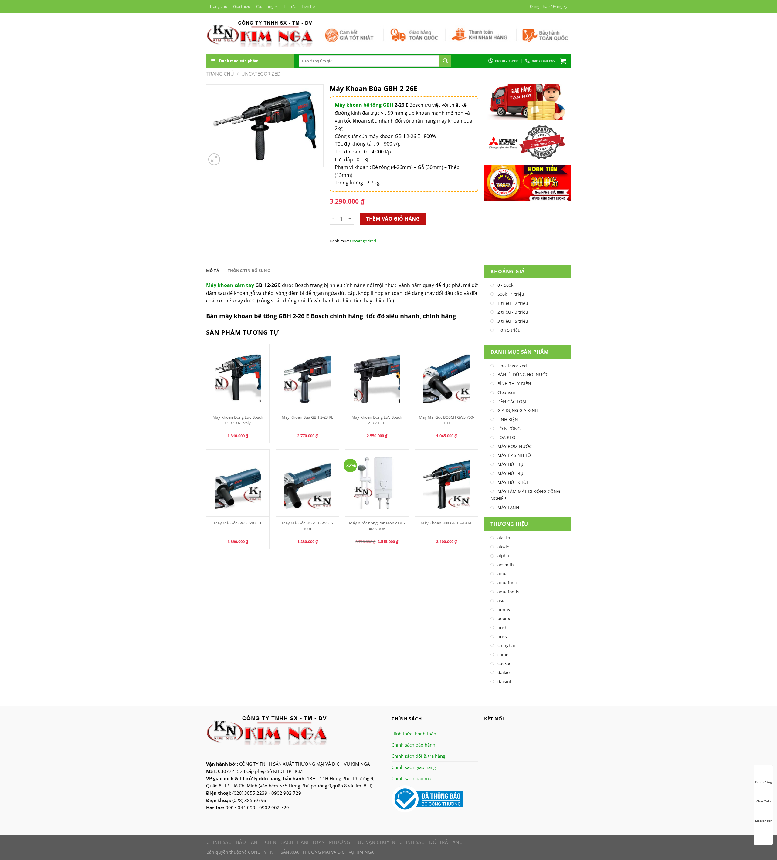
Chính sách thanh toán (295, 842)
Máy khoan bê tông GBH (364, 105)
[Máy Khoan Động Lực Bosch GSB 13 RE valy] (237, 377)
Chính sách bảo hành (413, 745)
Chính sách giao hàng (414, 767)
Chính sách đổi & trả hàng (418, 756)
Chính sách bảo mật (412, 778)
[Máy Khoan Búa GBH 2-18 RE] (446, 483)
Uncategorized (261, 73)
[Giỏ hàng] (563, 61)
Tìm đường (763, 782)
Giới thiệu (241, 6)
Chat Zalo (763, 801)
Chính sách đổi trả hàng (431, 842)
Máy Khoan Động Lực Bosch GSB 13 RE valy (237, 420)
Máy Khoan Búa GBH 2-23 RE (307, 417)
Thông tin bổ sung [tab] (249, 270)
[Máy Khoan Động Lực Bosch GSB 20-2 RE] (376, 377)
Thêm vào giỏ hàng (393, 218)
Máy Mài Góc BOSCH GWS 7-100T (307, 525)
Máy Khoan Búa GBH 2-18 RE (446, 523)
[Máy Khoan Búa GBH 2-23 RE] (307, 377)
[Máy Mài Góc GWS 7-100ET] (237, 483)
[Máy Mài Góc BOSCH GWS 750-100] (446, 377)
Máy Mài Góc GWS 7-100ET (238, 523)
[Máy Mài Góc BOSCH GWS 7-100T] (307, 483)
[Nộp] (445, 61)
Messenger (763, 820)
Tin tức (289, 6)
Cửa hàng (264, 6)
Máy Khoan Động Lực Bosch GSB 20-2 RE (376, 420)
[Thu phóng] (214, 159)
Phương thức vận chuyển (362, 842)
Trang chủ (218, 6)
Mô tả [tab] (212, 270)
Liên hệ (308, 6)
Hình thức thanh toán (414, 733)
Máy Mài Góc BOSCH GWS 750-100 (446, 420)
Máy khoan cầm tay (230, 285)
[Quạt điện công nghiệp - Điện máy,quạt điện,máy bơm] (259, 33)
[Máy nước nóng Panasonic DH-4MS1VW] (376, 483)
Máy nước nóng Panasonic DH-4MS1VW (377, 525)
